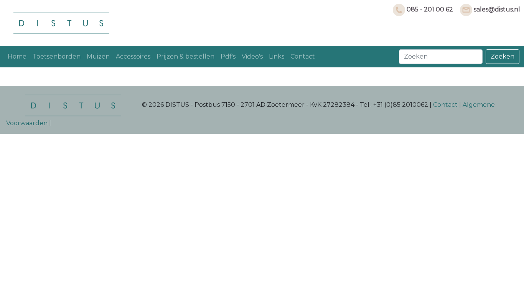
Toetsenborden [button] (57, 56)
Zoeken (502, 56)
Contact (302, 56)
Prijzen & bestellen (185, 56)
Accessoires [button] (133, 56)
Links (276, 56)
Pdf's (228, 56)
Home (17, 56)
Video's (252, 56)
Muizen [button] (98, 56)
